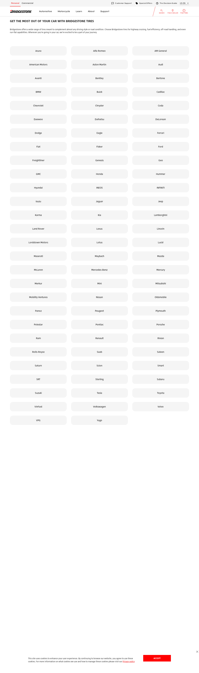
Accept (157, 658)
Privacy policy (129, 661)
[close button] (197, 651)
